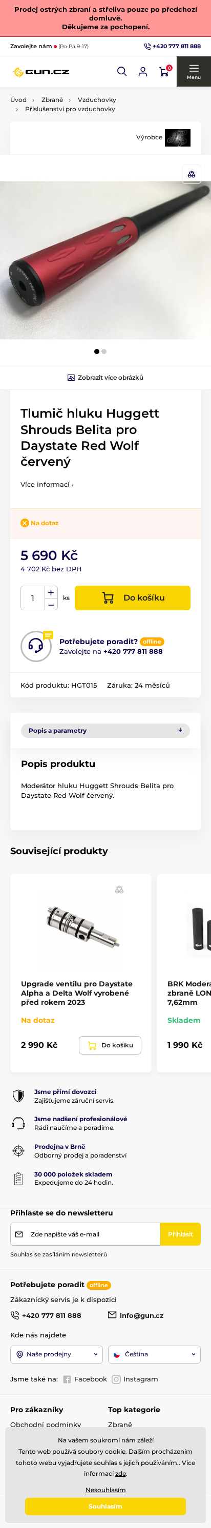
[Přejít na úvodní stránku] (41, 71)
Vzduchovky (97, 100)
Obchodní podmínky (45, 1424)
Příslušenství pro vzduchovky (70, 109)
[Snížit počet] (51, 604)
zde (120, 1473)
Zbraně (52, 100)
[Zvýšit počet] (51, 592)
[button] (122, 71)
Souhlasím (105, 1506)
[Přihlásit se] (143, 71)
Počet (33, 598)
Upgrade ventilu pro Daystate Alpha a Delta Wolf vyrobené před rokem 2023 (77, 993)
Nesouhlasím (106, 1490)
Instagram (140, 1379)
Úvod (18, 100)
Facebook (90, 1379)
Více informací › (47, 484)
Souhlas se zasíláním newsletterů (58, 1254)
